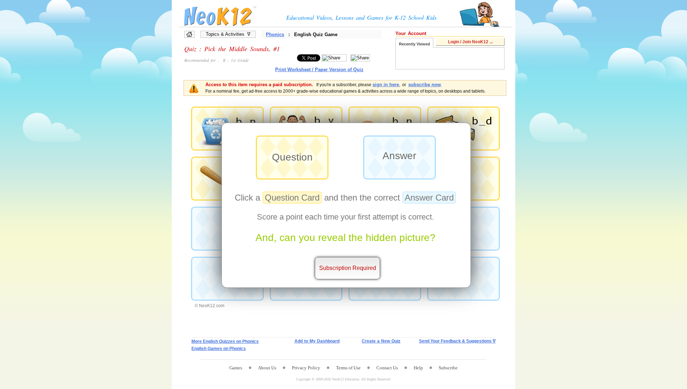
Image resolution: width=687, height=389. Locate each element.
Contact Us (387, 367)
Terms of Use (348, 367)
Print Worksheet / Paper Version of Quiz (319, 69)
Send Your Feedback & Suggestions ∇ (457, 341)
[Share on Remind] (360, 57)
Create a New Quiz (381, 341)
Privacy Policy (306, 367)
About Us (267, 367)
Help (418, 367)
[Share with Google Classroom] (334, 57)
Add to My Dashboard (317, 341)
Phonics (275, 34)
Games (235, 367)
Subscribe (448, 367)
